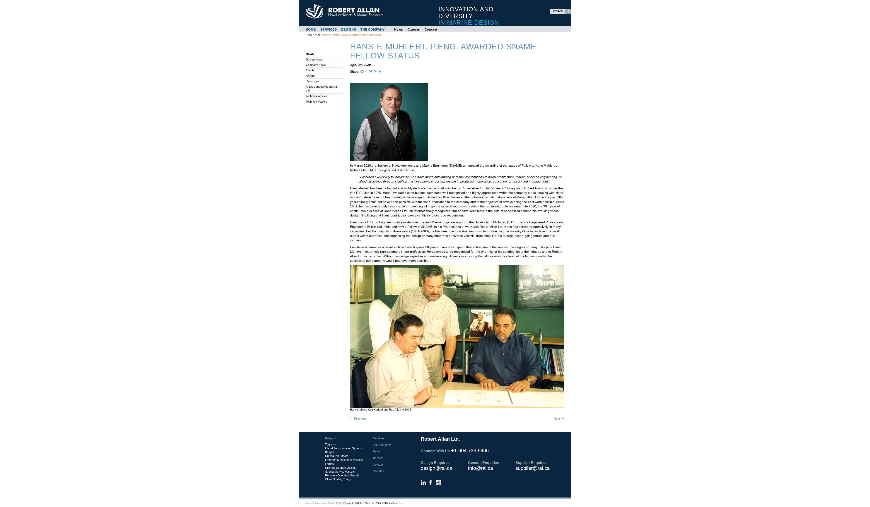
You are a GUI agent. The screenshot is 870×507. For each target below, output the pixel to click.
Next (557, 418)
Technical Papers (316, 101)
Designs (348, 29)
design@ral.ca (436, 468)
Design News (314, 59)
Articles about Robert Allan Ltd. (322, 88)
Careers (414, 29)
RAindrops (312, 81)
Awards (310, 75)
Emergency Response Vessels (344, 459)
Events (310, 70)
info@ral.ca (480, 468)
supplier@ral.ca (532, 468)
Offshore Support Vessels (340, 467)
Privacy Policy (335, 503)
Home (311, 29)
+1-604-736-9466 (470, 450)
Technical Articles (316, 96)
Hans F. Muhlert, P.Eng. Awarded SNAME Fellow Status (352, 35)
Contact (431, 29)
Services (328, 29)
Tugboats (331, 444)
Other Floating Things (338, 479)
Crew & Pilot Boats (336, 456)
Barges (329, 452)
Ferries (329, 464)
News (398, 29)
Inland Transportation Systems (343, 448)
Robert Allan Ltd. (363, 11)
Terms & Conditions (316, 503)
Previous (360, 418)
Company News (316, 65)
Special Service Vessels (340, 471)
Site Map (378, 471)
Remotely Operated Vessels (342, 475)
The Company (372, 29)
